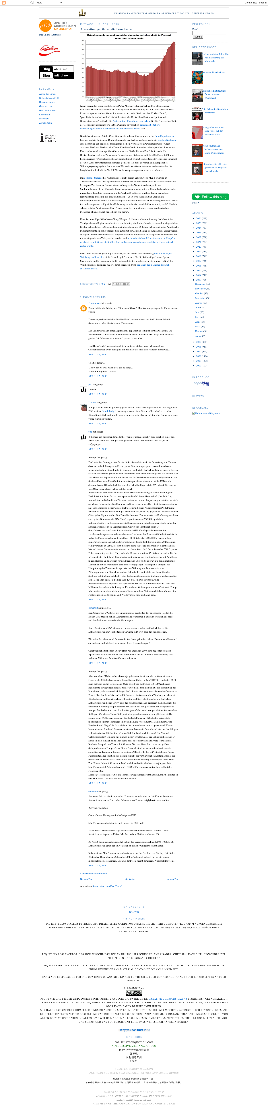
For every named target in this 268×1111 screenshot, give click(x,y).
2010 (199, 351)
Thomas (92, 402)
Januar (198, 336)
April (198, 321)
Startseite (130, 879)
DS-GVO (134, 912)
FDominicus (94, 303)
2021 (199, 242)
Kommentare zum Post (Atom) (107, 886)
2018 (199, 256)
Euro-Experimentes (164, 136)
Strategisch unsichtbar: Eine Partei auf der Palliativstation (213, 131)
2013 (199, 279)
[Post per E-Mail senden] (109, 284)
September (200, 298)
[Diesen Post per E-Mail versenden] (114, 284)
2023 (199, 232)
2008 (199, 360)
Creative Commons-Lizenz (168, 998)
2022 (199, 237)
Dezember (200, 283)
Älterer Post (173, 879)
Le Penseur (44, 114)
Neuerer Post (86, 879)
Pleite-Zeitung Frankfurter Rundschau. (131, 121)
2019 (199, 251)
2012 (199, 342)
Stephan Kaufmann (167, 139)
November (200, 288)
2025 (199, 223)
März (198, 326)
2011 (199, 346)
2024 (199, 227)
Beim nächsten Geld (49, 98)
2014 (199, 275)
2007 (199, 365)
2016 (199, 265)
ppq (90, 384)
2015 (199, 270)
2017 (199, 261)
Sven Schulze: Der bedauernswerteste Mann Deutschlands (213, 149)
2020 (199, 246)
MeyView (44, 118)
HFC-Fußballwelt (47, 110)
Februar (199, 331)
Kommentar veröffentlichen (93, 873)
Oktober (199, 293)
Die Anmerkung (47, 102)
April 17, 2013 (98, 354)
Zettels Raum (45, 122)
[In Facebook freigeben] (124, 284)
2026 (199, 218)
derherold (93, 607)
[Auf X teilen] (121, 284)
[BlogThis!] (117, 284)
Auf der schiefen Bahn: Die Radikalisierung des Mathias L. (215, 57)
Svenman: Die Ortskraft (213, 72)
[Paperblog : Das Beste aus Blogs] (201, 385)
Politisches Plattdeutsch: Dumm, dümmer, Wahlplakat (214, 94)
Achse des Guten (47, 93)
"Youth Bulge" (109, 411)
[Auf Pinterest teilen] (128, 284)
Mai (197, 317)
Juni (197, 312)
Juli (197, 307)
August (199, 302)
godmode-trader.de (93, 177)
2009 (199, 356)
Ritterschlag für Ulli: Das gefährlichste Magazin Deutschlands (214, 167)
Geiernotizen (45, 106)
